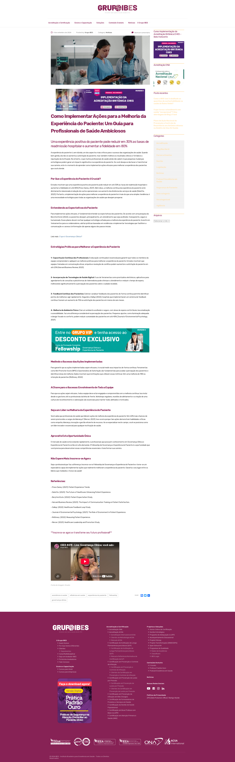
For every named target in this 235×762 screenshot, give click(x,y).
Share (136, 595)
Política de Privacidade (156, 695)
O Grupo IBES (142, 23)
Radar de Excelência (159, 651)
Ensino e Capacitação (83, 23)
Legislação (161, 167)
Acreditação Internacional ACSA (122, 635)
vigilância (160, 206)
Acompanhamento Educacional (161, 637)
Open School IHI (155, 645)
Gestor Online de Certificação (160, 629)
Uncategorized (163, 200)
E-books (152, 665)
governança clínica (59, 600)
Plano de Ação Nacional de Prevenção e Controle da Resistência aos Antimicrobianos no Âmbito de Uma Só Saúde (168, 124)
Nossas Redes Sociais (155, 683)
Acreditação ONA (115, 629)
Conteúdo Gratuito (116, 23)
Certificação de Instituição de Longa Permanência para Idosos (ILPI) (122, 651)
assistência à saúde (59, 595)
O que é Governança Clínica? (70, 237)
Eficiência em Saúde (77, 595)
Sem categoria (163, 194)
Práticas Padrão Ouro (157, 668)
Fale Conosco (63, 662)
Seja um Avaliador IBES (67, 656)
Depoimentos (65, 651)
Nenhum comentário (142, 33)
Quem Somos (63, 643)
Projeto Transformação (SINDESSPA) (163, 643)
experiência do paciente (97, 595)
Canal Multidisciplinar (66, 654)
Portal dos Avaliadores (67, 659)
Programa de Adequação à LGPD (162, 635)
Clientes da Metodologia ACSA (122, 637)
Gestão (159, 161)
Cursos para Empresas (67, 672)
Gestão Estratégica (156, 632)
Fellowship (113, 595)
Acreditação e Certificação (59, 23)
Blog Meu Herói (162, 149)
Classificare (155, 654)
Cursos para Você (65, 669)
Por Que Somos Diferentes (68, 646)
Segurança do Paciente (166, 188)
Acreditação (162, 143)
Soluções (100, 23)
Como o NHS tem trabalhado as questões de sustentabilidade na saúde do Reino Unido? (168, 101)
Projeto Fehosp (155, 640)
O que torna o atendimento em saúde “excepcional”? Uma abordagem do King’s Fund (167, 112)
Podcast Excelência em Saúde (166, 180)
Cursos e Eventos (164, 155)
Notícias (131, 23)
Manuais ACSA (116, 640)
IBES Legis (155, 656)
